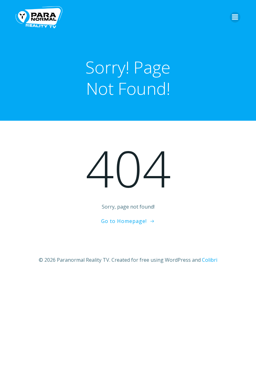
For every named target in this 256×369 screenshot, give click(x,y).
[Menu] (235, 17)
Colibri (209, 259)
